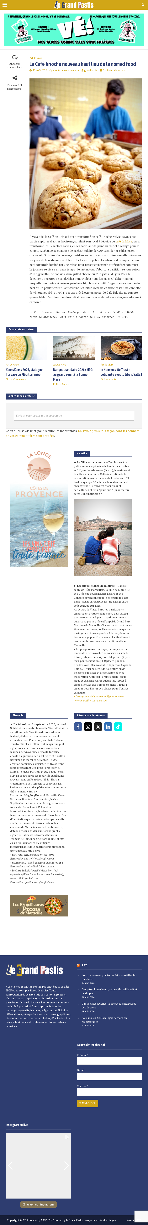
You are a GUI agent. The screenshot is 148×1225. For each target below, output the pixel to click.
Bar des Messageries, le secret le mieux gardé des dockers (109, 1005)
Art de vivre (35, 58)
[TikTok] (118, 726)
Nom (80, 1070)
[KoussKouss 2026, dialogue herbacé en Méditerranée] (26, 347)
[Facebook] (78, 726)
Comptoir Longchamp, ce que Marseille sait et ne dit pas (109, 991)
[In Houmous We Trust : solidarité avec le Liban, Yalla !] (121, 347)
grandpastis (90, 70)
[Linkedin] (108, 726)
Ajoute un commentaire (15, 65)
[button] (38, 1196)
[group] (38, 1166)
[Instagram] (88, 726)
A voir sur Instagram (40, 1204)
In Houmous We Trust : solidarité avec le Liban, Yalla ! (121, 372)
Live (84, 965)
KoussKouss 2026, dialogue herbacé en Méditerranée (24, 372)
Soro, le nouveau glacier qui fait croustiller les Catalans (109, 977)
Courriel (82, 1086)
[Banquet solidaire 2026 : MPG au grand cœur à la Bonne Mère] (74, 347)
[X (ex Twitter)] (98, 726)
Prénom (82, 1055)
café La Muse (123, 241)
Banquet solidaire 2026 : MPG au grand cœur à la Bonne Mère (72, 375)
